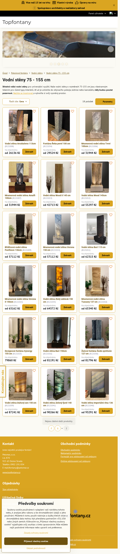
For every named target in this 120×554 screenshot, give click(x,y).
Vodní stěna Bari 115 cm (93, 247)
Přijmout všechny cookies (36, 541)
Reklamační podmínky (71, 453)
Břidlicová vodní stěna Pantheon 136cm (16, 248)
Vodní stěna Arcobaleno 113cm (20, 143)
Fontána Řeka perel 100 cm (56, 143)
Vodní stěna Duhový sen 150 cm (20, 403)
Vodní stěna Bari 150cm (55, 351)
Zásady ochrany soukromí (79, 539)
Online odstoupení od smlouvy (75, 461)
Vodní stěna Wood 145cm (94, 195)
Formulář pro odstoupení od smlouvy (78, 456)
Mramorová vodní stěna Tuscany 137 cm (93, 300)
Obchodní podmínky (70, 450)
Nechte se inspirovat (23, 93)
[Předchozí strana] (51, 428)
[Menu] (114, 22)
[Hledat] (99, 22)
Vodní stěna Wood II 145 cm (56, 195)
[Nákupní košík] (106, 22)
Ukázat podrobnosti (36, 548)
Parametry (107, 101)
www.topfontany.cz (11, 472)
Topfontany (16, 22)
